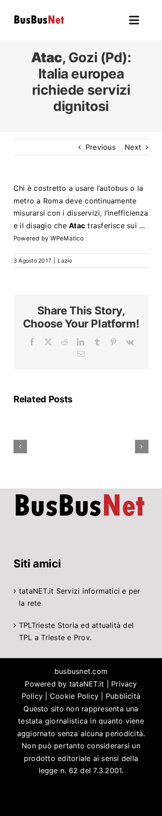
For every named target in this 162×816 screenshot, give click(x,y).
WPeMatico (67, 238)
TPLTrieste (37, 625)
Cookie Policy (74, 696)
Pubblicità (123, 696)
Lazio (65, 260)
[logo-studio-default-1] (39, 16)
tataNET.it (36, 590)
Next (133, 147)
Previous (101, 147)
